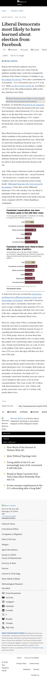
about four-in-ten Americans (33, 104)
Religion (5, 544)
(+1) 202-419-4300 (9, 516)
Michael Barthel (11, 61)
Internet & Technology (11, 573)
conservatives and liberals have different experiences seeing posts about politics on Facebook (22, 297)
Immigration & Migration (12, 534)
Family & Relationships (11, 558)
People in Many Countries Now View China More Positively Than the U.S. (23, 476)
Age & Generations (9, 549)
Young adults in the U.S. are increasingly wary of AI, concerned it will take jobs (24, 465)
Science (5, 568)
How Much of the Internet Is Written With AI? (21, 449)
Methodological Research (12, 584)
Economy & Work (9, 563)
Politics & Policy (8, 524)
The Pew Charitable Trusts (34, 648)
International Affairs (10, 529)
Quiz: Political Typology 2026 (21, 456)
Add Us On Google (17, 55)
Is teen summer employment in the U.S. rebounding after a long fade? (24, 487)
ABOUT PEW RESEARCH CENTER (13, 633)
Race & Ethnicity (9, 539)
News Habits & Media (11, 578)
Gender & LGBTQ (9, 555)
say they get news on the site (23, 85)
